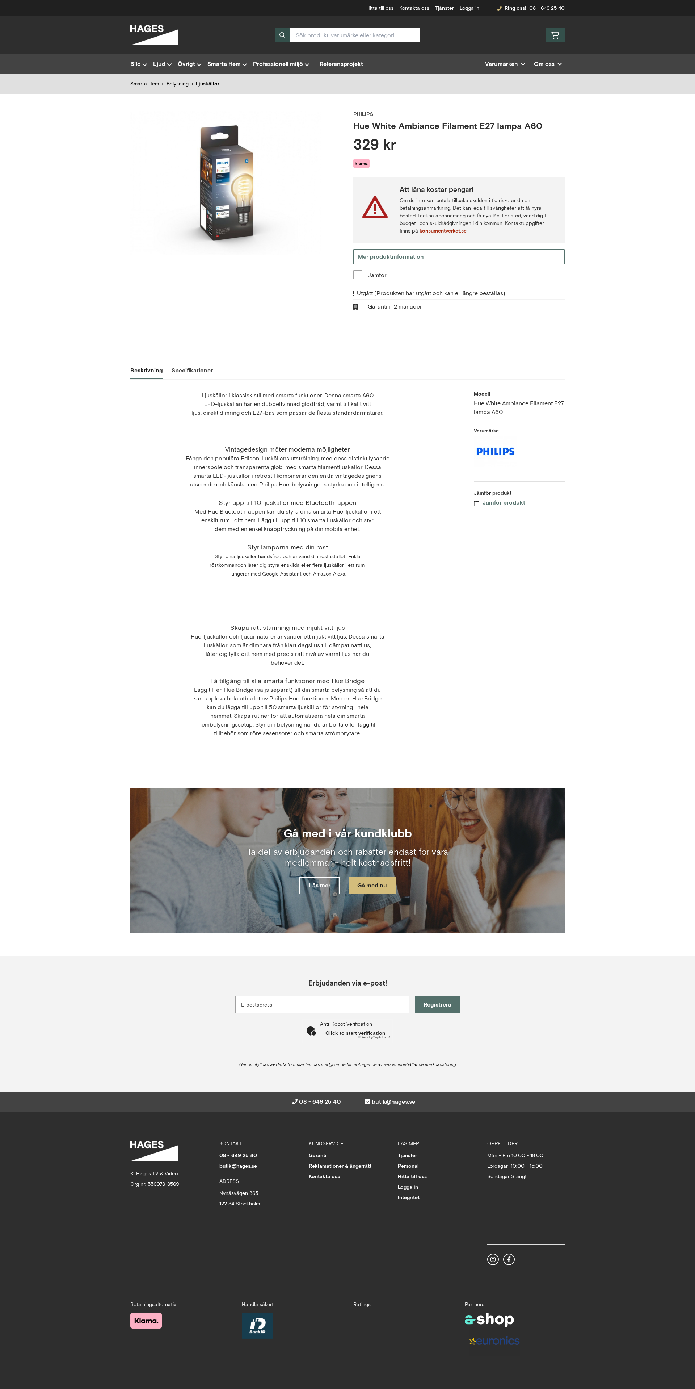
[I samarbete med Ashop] (489, 1320)
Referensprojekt (341, 63)
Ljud (159, 63)
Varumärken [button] (501, 63)
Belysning (178, 84)
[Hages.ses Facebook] (509, 1259)
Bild (135, 63)
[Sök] (282, 35)
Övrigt (186, 63)
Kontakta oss (414, 8)
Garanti (318, 1155)
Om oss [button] (544, 63)
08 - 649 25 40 (547, 8)
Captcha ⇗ (374, 1037)
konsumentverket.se (443, 231)
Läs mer (319, 885)
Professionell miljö (278, 63)
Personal (408, 1166)
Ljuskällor (207, 84)
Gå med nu (372, 885)
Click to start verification (355, 1033)
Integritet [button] (409, 1197)
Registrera (437, 1004)
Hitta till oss (412, 1176)
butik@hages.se (393, 1101)
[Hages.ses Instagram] (493, 1259)
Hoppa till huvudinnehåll (344, 9)
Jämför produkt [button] (503, 502)
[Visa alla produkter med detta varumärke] (519, 451)
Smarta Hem (224, 63)
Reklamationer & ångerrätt (340, 1166)
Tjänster (444, 8)
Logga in (469, 8)
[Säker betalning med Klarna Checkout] (146, 1321)
